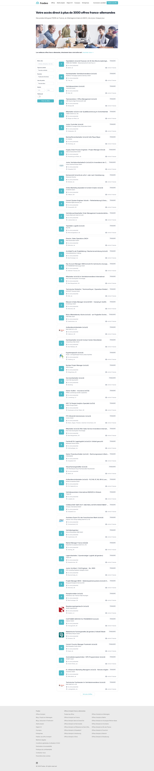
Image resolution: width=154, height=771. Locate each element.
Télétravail (40, 94)
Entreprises (85, 3)
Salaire (39, 87)
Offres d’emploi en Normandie (73, 724)
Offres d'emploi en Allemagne (100, 714)
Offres (53, 3)
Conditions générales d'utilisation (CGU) (48, 743)
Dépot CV (70, 3)
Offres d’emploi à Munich (99, 733)
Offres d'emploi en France (72, 717)
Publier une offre (112, 2)
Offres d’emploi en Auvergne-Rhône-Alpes (104, 720)
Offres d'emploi (40, 714)
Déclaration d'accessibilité (44, 746)
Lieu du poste (41, 80)
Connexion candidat (99, 3)
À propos (77, 3)
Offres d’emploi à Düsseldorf (72, 730)
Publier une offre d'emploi (43, 736)
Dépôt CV (39, 727)
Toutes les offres (69, 714)
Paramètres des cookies (43, 756)
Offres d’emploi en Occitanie (100, 724)
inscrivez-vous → (88, 52)
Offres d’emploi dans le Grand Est (74, 720)
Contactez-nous (41, 753)
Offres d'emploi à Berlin (99, 717)
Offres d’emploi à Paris (71, 736)
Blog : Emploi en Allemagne (44, 717)
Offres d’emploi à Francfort (100, 730)
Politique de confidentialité (44, 749)
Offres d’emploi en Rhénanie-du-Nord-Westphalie (77, 727)
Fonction (39, 74)
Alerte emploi (61, 3)
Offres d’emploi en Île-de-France (101, 727)
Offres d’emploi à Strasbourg (100, 736)
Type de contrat (41, 67)
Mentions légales (41, 740)
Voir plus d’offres (87, 694)
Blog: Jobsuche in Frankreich (44, 720)
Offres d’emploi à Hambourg (72, 733)
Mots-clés (40, 60)
